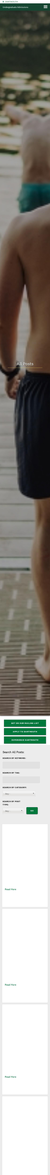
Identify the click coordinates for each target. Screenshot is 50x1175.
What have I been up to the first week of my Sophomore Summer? (23, 963)
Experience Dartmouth (25, 740)
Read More (10, 889)
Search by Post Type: (11, 803)
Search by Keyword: (14, 758)
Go (32, 810)
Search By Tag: (11, 773)
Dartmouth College (11, 1)
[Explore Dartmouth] (3, 1)
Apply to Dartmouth (25, 731)
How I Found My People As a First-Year (23, 877)
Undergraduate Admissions (15, 7)
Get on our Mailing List (25, 723)
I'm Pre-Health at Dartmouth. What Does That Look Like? (23, 1149)
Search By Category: (15, 787)
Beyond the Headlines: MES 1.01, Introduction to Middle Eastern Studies (22, 1059)
